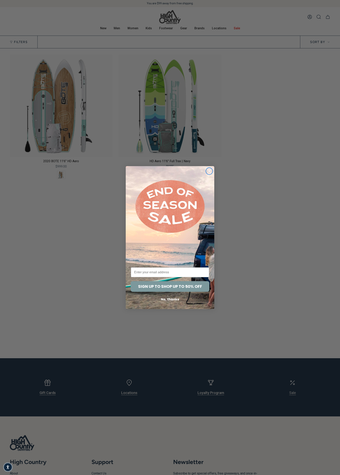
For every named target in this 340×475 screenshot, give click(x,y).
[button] (8, 467)
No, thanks (170, 299)
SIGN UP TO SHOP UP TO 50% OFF (170, 286)
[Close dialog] (209, 171)
